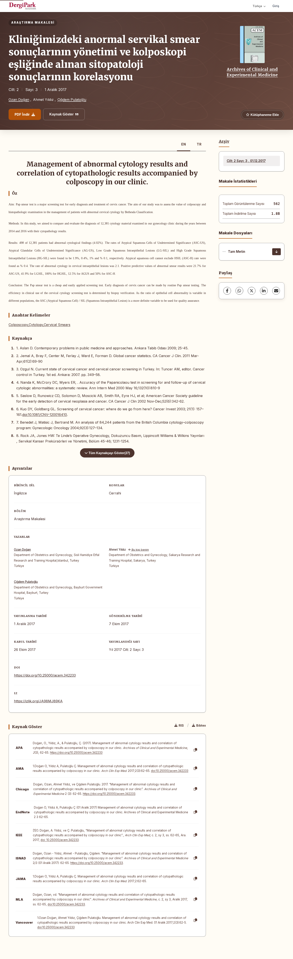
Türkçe (257, 6)
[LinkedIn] (264, 291)
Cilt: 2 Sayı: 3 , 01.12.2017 (246, 161)
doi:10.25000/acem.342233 (169, 771)
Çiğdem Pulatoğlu (71, 99)
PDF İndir (22, 114)
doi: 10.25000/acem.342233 (60, 840)
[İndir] (276, 251)
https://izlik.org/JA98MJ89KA (38, 701)
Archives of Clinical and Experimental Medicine (252, 72)
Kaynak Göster (61, 114)
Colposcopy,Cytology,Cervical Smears (39, 325)
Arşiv (224, 141)
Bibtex (201, 725)
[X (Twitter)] (251, 291)
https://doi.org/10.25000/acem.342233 (45, 675)
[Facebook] (227, 291)
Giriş (275, 6)
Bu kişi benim (140, 549)
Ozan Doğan (19, 99)
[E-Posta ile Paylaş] (276, 291)
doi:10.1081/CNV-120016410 (44, 414)
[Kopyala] (195, 750)
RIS (181, 725)
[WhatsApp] (239, 291)
